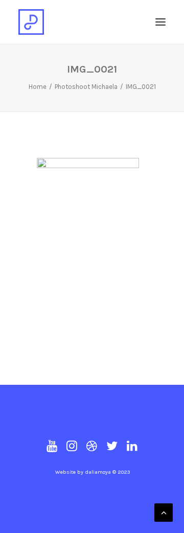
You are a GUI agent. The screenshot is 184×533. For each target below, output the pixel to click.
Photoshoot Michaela (86, 86)
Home (38, 86)
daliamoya (98, 472)
